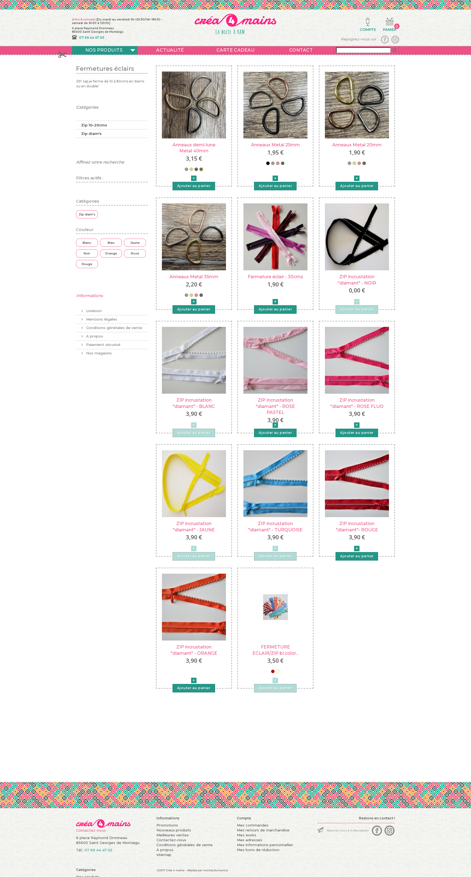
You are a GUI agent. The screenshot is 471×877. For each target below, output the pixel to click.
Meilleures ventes (172, 835)
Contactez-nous (171, 840)
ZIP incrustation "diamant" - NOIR (357, 279)
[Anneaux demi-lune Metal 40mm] (194, 104)
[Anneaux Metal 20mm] (357, 104)
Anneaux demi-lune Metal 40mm (194, 147)
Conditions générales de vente (113, 327)
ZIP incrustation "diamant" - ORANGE (194, 650)
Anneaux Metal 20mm (357, 144)
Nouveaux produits (173, 830)
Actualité (170, 50)
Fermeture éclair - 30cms (275, 276)
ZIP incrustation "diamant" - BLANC (194, 403)
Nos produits (104, 50)
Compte (244, 818)
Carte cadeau (235, 50)
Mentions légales (101, 319)
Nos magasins (98, 353)
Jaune (135, 243)
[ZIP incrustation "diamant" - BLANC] (194, 360)
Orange (111, 253)
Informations (89, 295)
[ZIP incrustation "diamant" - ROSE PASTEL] (275, 360)
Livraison (93, 311)
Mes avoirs (246, 835)
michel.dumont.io (215, 870)
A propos (94, 336)
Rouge (87, 264)
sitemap (163, 854)
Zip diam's (91, 133)
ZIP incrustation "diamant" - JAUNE (194, 526)
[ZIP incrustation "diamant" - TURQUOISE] (275, 483)
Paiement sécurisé (102, 344)
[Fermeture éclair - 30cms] (275, 236)
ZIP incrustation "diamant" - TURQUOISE (275, 526)
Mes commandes (252, 825)
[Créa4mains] (103, 821)
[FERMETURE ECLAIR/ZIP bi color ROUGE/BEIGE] (275, 607)
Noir (87, 253)
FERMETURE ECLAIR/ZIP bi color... (275, 650)
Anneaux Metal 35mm (194, 276)
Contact (301, 50)
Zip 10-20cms (94, 125)
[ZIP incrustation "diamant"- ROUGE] (357, 483)
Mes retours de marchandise (263, 830)
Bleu (111, 243)
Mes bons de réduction (258, 850)
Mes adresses (249, 840)
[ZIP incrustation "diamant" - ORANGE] (194, 607)
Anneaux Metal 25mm (275, 144)
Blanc (87, 243)
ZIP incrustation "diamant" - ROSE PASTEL (275, 406)
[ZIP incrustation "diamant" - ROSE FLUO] (357, 360)
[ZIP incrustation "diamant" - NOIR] (357, 236)
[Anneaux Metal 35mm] (194, 236)
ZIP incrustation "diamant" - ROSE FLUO (357, 403)
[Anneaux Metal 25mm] (275, 104)
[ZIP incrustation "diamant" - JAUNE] (194, 483)
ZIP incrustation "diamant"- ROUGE (357, 526)
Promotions (167, 825)
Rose (135, 253)
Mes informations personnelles (265, 845)
